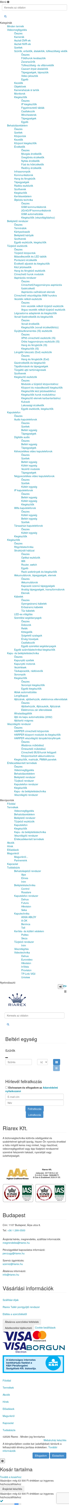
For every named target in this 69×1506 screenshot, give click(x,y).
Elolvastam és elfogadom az (31, 1089)
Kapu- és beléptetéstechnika (30, 832)
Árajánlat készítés (12, 1489)
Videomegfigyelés (24, 811)
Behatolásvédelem (24, 814)
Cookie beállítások (45, 1327)
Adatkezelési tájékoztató (18, 1328)
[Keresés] (5, 16)
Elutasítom (58, 1455)
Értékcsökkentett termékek (29, 839)
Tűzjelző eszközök (24, 821)
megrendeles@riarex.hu (16, 1242)
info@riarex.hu (11, 1274)
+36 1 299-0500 (16, 1230)
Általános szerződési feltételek (22, 1322)
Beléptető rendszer (24, 818)
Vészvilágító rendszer (26, 835)
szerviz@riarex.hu (13, 1264)
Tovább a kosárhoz (10, 1477)
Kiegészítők (20, 828)
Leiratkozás (34, 1115)
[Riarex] (17, 1001)
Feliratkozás (34, 1109)
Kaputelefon (21, 825)
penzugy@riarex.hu (14, 1253)
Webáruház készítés (55, 1440)
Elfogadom (41, 1455)
